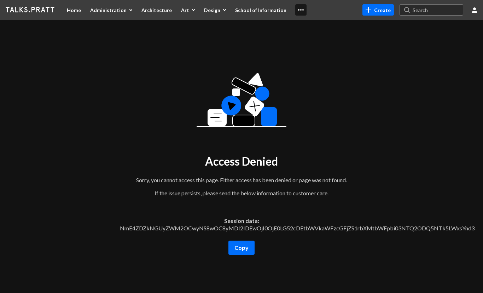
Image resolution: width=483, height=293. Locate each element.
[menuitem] (73, 10)
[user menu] (474, 10)
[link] (378, 10)
